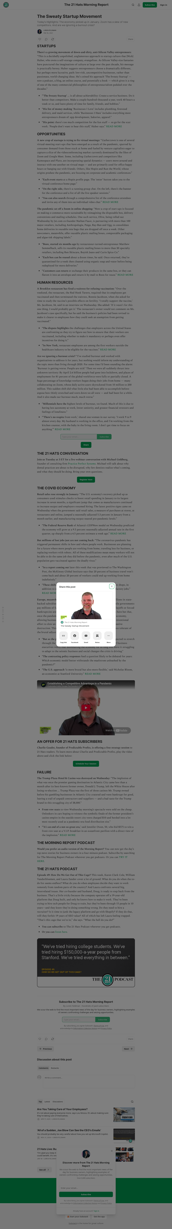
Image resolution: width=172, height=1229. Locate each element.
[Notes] (97, 635)
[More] (108, 635)
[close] (112, 586)
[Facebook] (74, 635)
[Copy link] (63, 635)
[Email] (86, 635)
